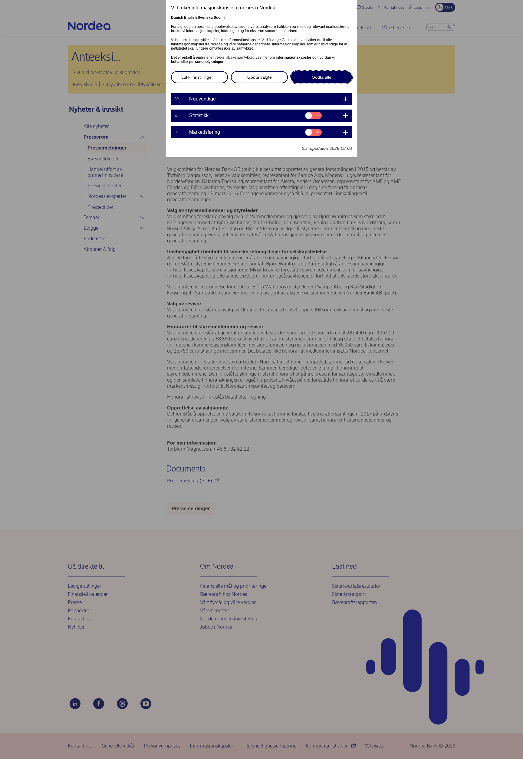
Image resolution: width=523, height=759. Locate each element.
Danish (177, 17)
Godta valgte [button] (259, 77)
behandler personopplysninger (197, 62)
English (190, 17)
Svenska (205, 17)
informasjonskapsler (293, 57)
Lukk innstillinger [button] (197, 77)
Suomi (219, 17)
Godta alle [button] (321, 77)
